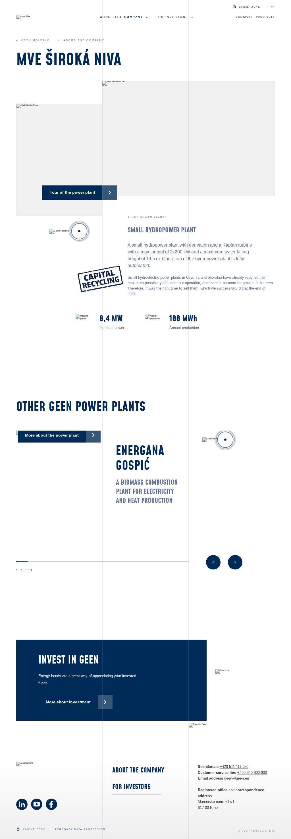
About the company (138, 770)
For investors (131, 787)
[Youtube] (22, 804)
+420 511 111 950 (234, 766)
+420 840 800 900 (252, 772)
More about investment (68, 702)
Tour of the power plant (72, 192)
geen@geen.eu (236, 778)
